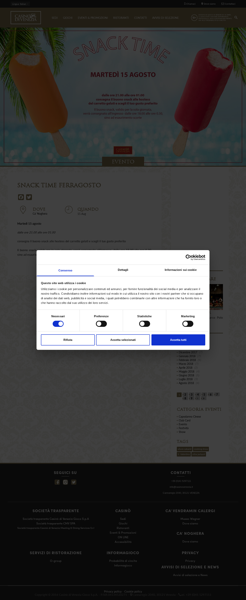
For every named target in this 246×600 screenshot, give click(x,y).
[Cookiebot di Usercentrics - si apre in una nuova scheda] (188, 257)
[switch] (101, 324)
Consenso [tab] (65, 270)
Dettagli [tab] (123, 269)
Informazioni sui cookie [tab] (180, 269)
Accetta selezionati (123, 339)
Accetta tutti (178, 339)
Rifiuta (67, 339)
